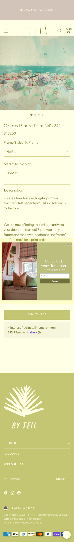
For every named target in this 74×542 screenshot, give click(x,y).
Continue (54, 281)
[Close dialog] (70, 244)
